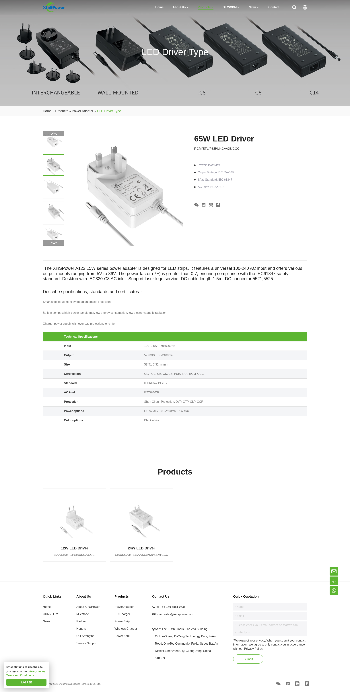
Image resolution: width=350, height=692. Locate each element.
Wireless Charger (125, 628)
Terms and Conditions (20, 675)
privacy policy (36, 671)
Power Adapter (124, 606)
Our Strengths (85, 635)
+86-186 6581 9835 (173, 606)
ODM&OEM (50, 614)
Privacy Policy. (253, 648)
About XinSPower (88, 606)
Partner (81, 621)
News (46, 621)
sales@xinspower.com (178, 614)
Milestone (82, 614)
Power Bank (122, 635)
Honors (81, 628)
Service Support (86, 643)
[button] (53, 243)
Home (47, 606)
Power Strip (122, 621)
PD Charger (122, 614)
